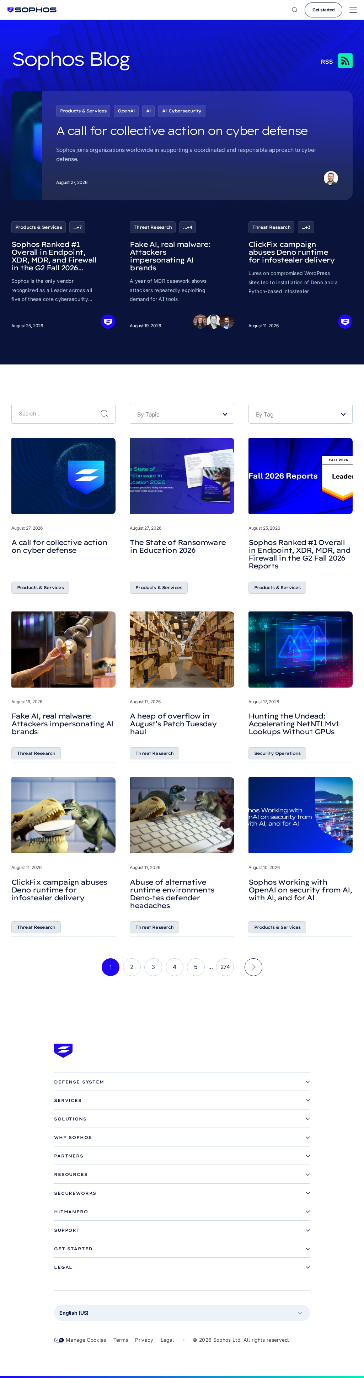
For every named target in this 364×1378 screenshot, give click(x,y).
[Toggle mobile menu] (353, 10)
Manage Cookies (86, 1340)
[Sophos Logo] (32, 9)
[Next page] (253, 967)
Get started (323, 9)
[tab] (182, 1082)
